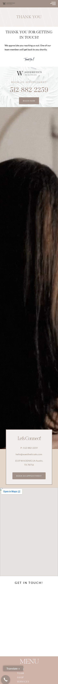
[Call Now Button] (5, 679)
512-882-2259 (29, 90)
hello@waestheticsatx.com (29, 454)
